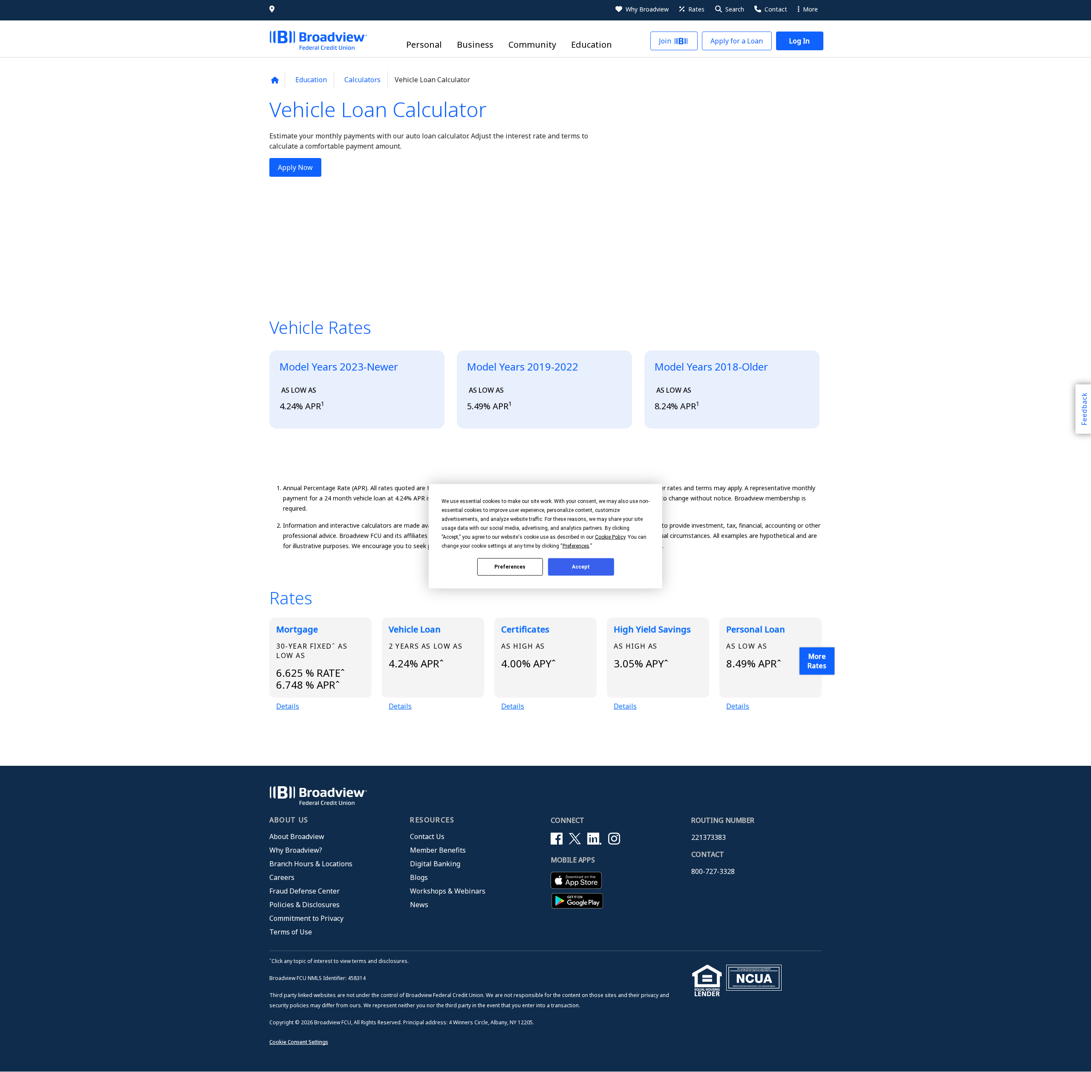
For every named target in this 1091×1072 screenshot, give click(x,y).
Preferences (509, 567)
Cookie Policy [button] (610, 537)
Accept (581, 567)
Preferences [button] (576, 546)
